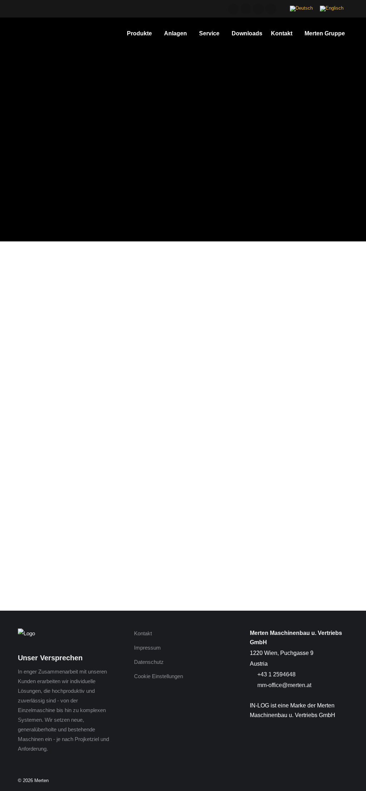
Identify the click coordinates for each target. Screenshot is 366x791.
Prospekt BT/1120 (40, 563)
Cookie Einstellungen (158, 676)
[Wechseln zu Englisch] (331, 9)
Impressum (147, 648)
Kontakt (143, 633)
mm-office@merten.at (283, 685)
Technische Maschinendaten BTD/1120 (68, 553)
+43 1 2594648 (276, 674)
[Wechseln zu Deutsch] (301, 9)
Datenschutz (149, 662)
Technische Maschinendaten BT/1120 (65, 543)
